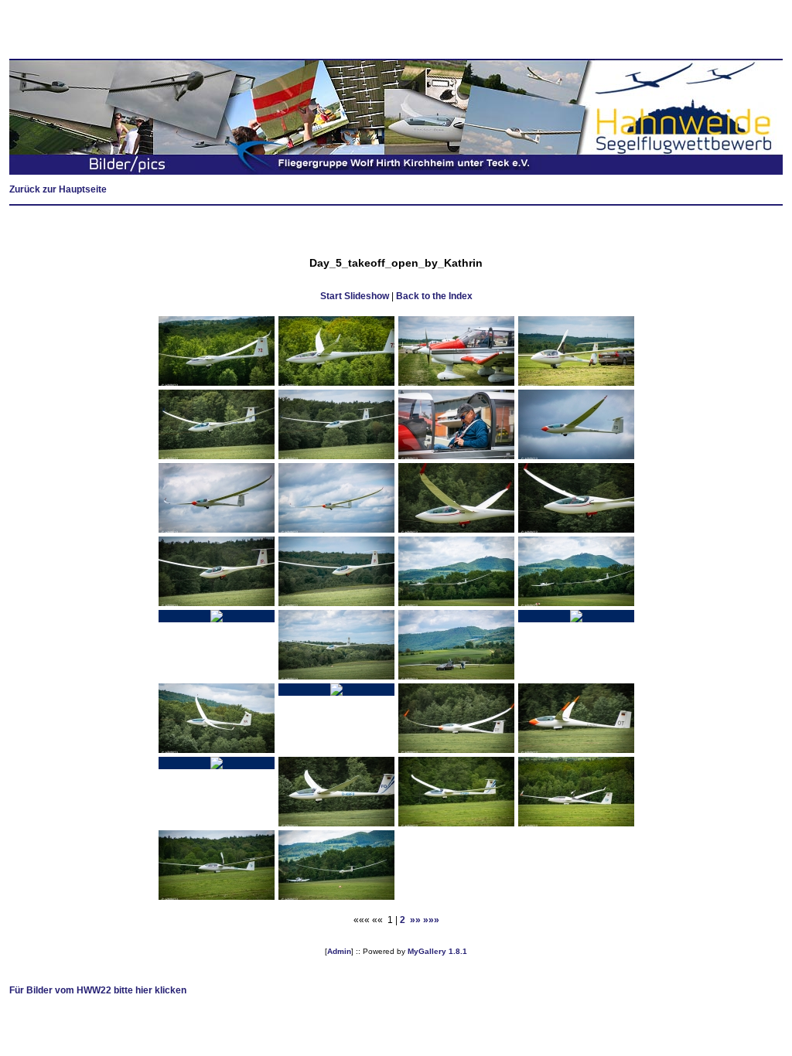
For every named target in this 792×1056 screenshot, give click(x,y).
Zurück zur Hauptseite (58, 189)
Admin (339, 951)
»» (415, 920)
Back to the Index (434, 296)
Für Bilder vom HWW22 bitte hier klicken (97, 990)
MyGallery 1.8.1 (437, 951)
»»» (431, 920)
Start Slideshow (354, 296)
